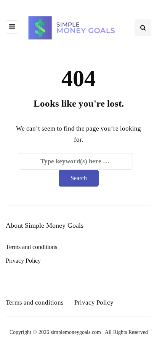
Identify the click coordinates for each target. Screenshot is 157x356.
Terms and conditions (31, 247)
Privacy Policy (23, 260)
